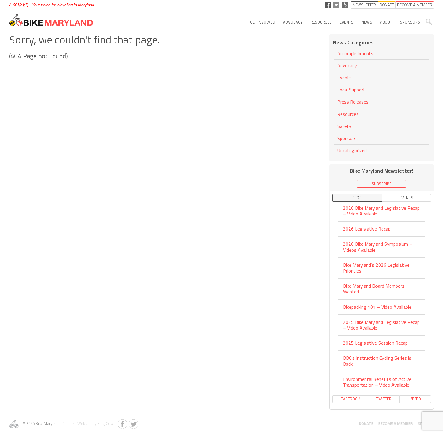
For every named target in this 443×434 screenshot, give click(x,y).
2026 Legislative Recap (367, 228)
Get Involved (262, 22)
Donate (366, 423)
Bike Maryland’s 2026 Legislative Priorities (376, 267)
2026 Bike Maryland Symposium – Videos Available (377, 246)
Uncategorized (352, 150)
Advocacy (293, 22)
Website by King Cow (95, 423)
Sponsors (410, 22)
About (386, 22)
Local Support (351, 89)
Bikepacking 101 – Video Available (377, 307)
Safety (344, 126)
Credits (68, 423)
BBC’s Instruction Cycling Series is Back (377, 360)
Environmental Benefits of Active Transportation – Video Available (377, 381)
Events (346, 22)
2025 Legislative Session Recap (375, 342)
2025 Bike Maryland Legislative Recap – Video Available (381, 324)
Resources (321, 22)
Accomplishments (355, 54)
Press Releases (353, 101)
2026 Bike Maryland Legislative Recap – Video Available (381, 211)
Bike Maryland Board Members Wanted (373, 288)
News (366, 22)
